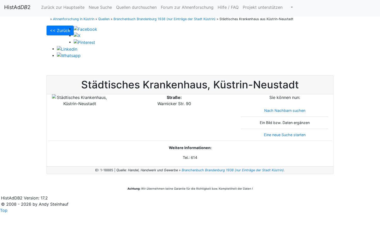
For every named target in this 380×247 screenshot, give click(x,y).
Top (3, 210)
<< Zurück (60, 30)
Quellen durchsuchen (136, 7)
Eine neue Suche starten (285, 135)
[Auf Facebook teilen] (85, 28)
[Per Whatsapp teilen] (69, 55)
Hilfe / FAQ (228, 7)
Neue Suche (100, 7)
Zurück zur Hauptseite (62, 7)
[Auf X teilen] (77, 35)
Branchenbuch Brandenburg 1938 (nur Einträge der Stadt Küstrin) (233, 170)
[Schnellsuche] (290, 7)
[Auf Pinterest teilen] (84, 41)
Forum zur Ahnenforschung (187, 7)
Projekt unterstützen (263, 7)
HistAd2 (17, 7)
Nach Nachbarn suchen (284, 110)
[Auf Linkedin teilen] (67, 48)
